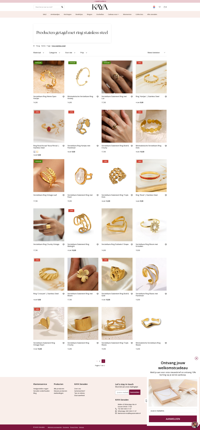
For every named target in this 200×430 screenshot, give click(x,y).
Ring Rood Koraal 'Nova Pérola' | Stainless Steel (46, 147)
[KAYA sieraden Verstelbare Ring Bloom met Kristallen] (151, 224)
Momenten (127, 14)
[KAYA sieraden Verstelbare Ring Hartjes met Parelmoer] (83, 126)
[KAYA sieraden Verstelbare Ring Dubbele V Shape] (117, 224)
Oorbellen (100, 14)
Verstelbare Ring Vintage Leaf (45, 195)
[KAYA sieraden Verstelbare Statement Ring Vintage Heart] (48, 323)
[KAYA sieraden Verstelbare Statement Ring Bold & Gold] (117, 274)
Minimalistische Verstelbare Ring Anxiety (80, 97)
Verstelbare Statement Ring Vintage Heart (44, 344)
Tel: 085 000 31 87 (124, 409)
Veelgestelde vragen (40, 389)
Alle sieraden (152, 14)
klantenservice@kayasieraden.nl (129, 413)
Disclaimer (66, 427)
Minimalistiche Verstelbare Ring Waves (148, 344)
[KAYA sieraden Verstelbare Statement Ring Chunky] (83, 323)
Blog (35, 393)
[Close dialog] (196, 358)
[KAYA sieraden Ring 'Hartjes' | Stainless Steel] (151, 77)
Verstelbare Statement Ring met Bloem (80, 295)
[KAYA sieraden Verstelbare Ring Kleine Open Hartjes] (48, 77)
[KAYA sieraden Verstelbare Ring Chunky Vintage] (48, 224)
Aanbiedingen (58, 393)
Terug (38, 46)
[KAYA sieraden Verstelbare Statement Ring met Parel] (83, 175)
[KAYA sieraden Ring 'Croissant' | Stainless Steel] (48, 274)
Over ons (77, 389)
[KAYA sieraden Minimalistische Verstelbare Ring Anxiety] (83, 77)
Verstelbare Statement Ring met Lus (114, 97)
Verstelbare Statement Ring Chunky (78, 344)
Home (43, 46)
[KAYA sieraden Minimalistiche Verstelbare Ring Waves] (151, 323)
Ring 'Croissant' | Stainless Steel (46, 294)
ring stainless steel (59, 46)
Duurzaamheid (79, 395)
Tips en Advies (79, 393)
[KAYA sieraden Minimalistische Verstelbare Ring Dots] (151, 126)
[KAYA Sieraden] (100, 7)
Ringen (89, 14)
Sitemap (81, 427)
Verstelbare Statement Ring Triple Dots (115, 196)
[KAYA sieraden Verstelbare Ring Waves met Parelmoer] (151, 274)
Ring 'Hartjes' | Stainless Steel (147, 96)
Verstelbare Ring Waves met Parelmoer (147, 295)
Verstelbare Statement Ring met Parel (80, 196)
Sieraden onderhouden (41, 391)
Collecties (139, 14)
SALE (44, 14)
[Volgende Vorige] (103, 361)
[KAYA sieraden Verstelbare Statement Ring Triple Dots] (117, 175)
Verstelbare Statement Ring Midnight (78, 245)
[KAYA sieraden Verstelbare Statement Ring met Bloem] (83, 274)
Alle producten (59, 389)
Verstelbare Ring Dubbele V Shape (115, 244)
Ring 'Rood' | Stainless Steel (147, 195)
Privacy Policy (74, 427)
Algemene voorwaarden (55, 427)
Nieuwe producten (60, 391)
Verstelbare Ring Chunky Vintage (46, 244)
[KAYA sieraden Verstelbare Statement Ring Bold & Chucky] (117, 126)
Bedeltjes (79, 14)
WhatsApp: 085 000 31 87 (127, 411)
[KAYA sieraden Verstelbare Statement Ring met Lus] (117, 77)
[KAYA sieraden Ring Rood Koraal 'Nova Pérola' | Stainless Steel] (48, 126)
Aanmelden (134, 392)
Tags (48, 46)
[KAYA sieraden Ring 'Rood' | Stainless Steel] (151, 175)
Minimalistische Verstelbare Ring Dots (148, 147)
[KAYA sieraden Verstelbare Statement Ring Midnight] (83, 224)
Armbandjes (55, 14)
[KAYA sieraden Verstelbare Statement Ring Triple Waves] (117, 323)
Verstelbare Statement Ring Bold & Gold (115, 295)
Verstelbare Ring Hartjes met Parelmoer (79, 147)
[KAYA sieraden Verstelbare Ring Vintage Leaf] (48, 175)
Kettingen (67, 14)
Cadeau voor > (113, 14)
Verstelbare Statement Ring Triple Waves (115, 344)
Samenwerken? (79, 391)
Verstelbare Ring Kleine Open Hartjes (44, 97)
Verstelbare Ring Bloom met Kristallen (147, 245)
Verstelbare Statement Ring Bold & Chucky (115, 147)
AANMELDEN (173, 418)
